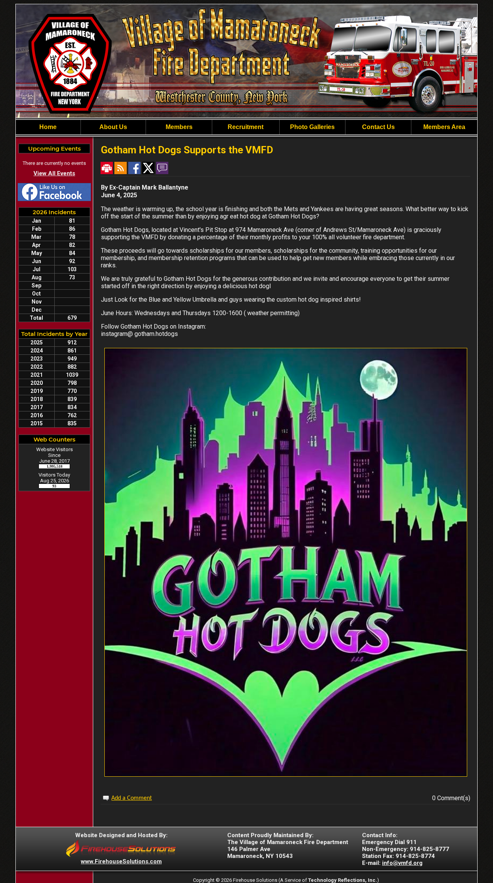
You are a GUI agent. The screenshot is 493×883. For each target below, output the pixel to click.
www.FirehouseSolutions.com (121, 861)
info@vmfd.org (402, 862)
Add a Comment (131, 798)
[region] (246, 127)
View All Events (54, 173)
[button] (179, 127)
